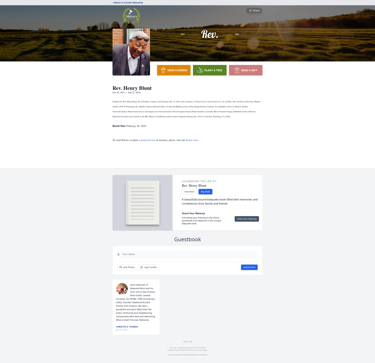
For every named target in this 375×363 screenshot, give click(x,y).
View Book (189, 191)
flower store (192, 140)
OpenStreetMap (190, 354)
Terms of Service (195, 350)
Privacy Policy (179, 350)
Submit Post (249, 267)
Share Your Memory (246, 218)
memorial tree (147, 140)
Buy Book (205, 191)
